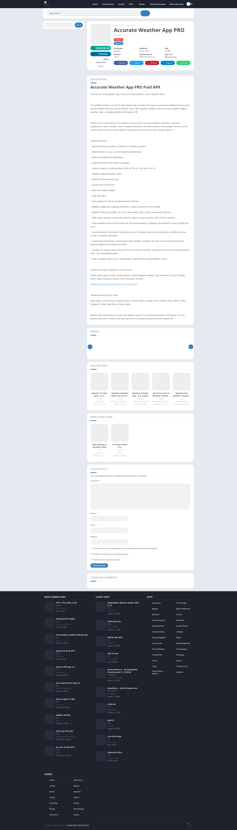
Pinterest (153, 63)
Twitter (137, 63)
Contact (121, 4)
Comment (95, 481)
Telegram (169, 63)
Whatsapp (184, 63)
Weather (130, 25)
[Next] (191, 346)
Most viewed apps (157, 4)
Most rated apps (177, 4)
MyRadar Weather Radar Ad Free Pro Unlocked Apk (113, 284)
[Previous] (90, 346)
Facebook (122, 63)
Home (95, 4)
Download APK (103, 48)
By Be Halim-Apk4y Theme (78, 825)
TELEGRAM (103, 54)
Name (93, 513)
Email (93, 525)
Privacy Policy (108, 4)
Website (93, 537)
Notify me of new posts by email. (107, 559)
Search (78, 25)
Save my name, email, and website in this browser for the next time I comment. (126, 548)
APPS (131, 4)
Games (142, 4)
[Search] (145, 13)
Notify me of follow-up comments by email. (111, 554)
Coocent (117, 51)
